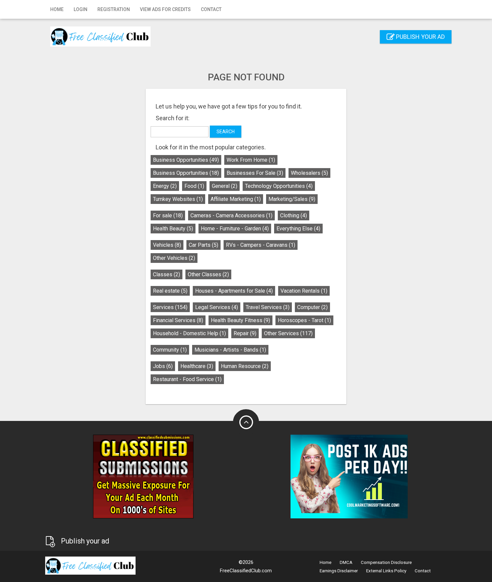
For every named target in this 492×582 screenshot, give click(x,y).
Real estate (170, 291)
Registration (113, 9)
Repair (245, 333)
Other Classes (208, 274)
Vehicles (167, 245)
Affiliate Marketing (236, 199)
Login (80, 9)
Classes (166, 274)
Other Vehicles (174, 258)
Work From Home (251, 160)
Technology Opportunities (279, 186)
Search (226, 131)
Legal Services (216, 307)
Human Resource (244, 366)
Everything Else (298, 228)
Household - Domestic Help (189, 333)
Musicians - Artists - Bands (230, 350)
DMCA (346, 562)
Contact (211, 9)
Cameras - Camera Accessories (231, 215)
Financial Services (178, 320)
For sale (168, 215)
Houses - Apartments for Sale (234, 291)
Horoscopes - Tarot (304, 320)
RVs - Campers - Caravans (260, 245)
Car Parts (203, 245)
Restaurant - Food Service (187, 379)
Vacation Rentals (303, 291)
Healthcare (196, 366)
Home (57, 9)
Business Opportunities (186, 160)
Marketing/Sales (291, 199)
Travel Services (268, 307)
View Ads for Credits (165, 9)
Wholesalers (309, 173)
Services (170, 307)
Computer (312, 307)
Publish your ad (420, 36)
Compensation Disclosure (386, 562)
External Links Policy (386, 570)
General (224, 186)
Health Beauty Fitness (240, 320)
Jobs (163, 366)
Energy (165, 186)
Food (194, 186)
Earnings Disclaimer (339, 570)
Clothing (293, 215)
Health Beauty (173, 228)
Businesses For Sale (255, 173)
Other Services (288, 333)
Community (170, 350)
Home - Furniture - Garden (235, 228)
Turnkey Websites (178, 199)
